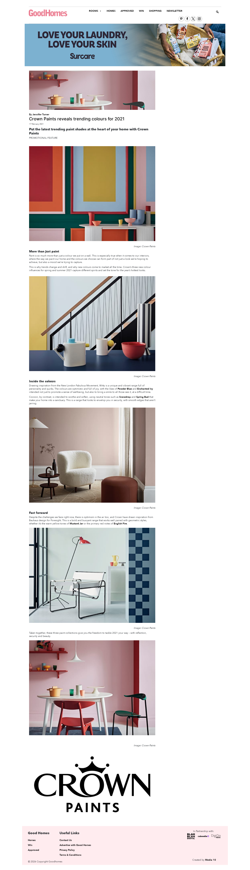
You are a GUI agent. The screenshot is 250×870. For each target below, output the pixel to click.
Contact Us (66, 840)
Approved (127, 11)
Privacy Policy (67, 850)
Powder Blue (125, 388)
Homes (111, 11)
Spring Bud (142, 397)
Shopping (155, 11)
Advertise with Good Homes (75, 845)
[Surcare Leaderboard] (125, 45)
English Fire (120, 523)
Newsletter (174, 11)
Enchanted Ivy (145, 388)
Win (141, 11)
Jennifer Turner (40, 114)
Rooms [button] (93, 11)
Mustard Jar (76, 523)
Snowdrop (125, 397)
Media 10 (210, 860)
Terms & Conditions (70, 855)
